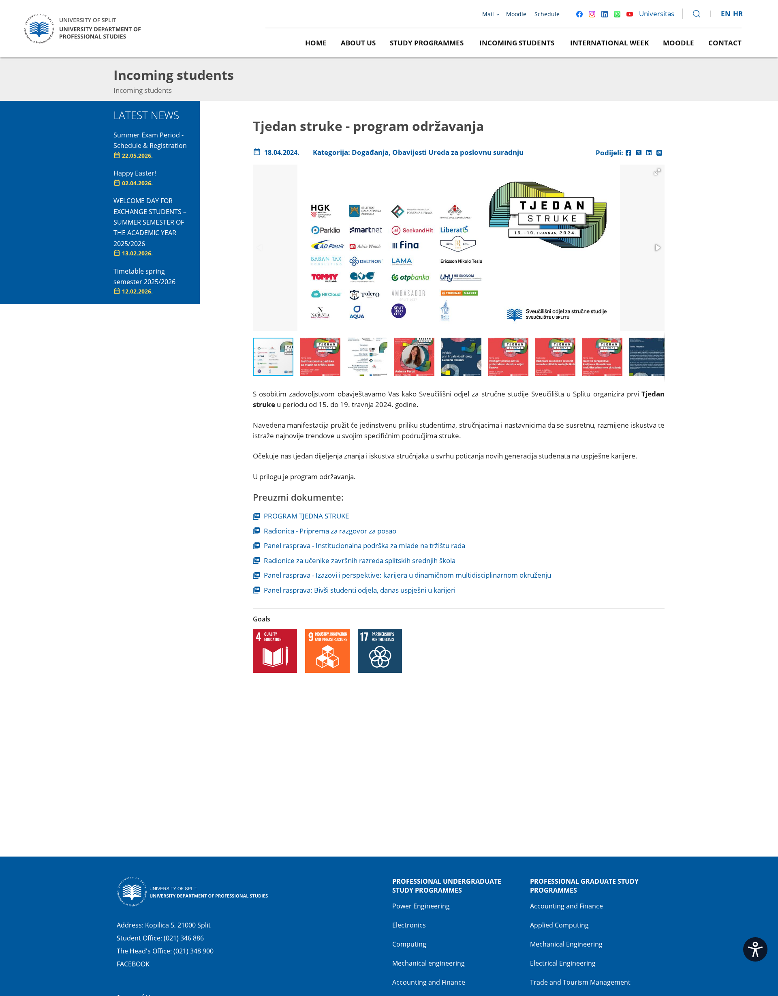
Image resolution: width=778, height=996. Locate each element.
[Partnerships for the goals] (380, 651)
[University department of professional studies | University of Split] (85, 27)
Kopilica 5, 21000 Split (178, 925)
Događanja (370, 152)
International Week (609, 42)
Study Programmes (427, 42)
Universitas (656, 13)
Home (316, 42)
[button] (657, 171)
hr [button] (738, 13)
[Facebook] (628, 152)
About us (358, 42)
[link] (693, 13)
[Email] (659, 152)
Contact (725, 42)
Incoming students (516, 42)
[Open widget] (755, 949)
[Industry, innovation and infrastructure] (327, 651)
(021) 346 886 (184, 938)
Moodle (678, 42)
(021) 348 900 (193, 951)
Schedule (547, 14)
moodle (516, 14)
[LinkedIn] (648, 152)
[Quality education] (275, 651)
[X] (638, 152)
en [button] (726, 13)
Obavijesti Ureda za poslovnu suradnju (458, 152)
